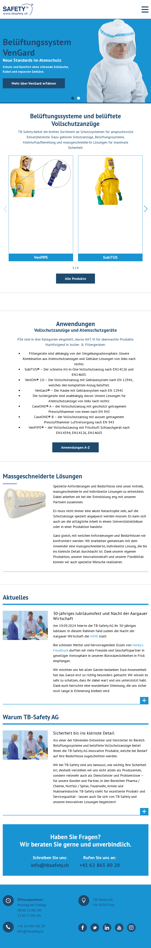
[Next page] (43, 503)
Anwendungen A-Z (75, 447)
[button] (72, 98)
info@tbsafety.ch (50, 865)
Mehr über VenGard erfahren (34, 83)
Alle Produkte (75, 278)
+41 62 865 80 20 (99, 865)
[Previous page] (7, 503)
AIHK (94, 636)
